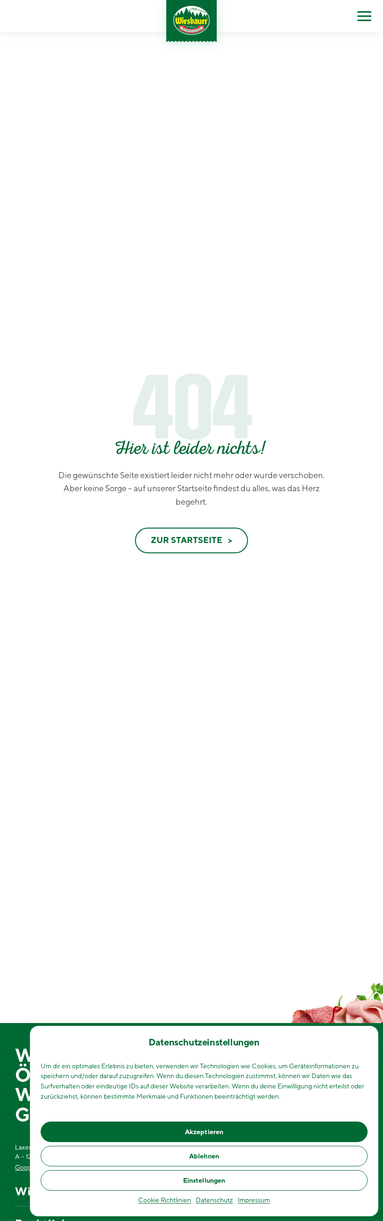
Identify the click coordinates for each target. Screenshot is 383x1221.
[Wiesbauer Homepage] (191, 21)
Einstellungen (204, 1180)
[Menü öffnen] (364, 16)
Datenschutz (214, 1200)
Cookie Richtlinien (164, 1200)
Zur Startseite (186, 540)
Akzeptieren (204, 1132)
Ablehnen (204, 1156)
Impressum (254, 1200)
